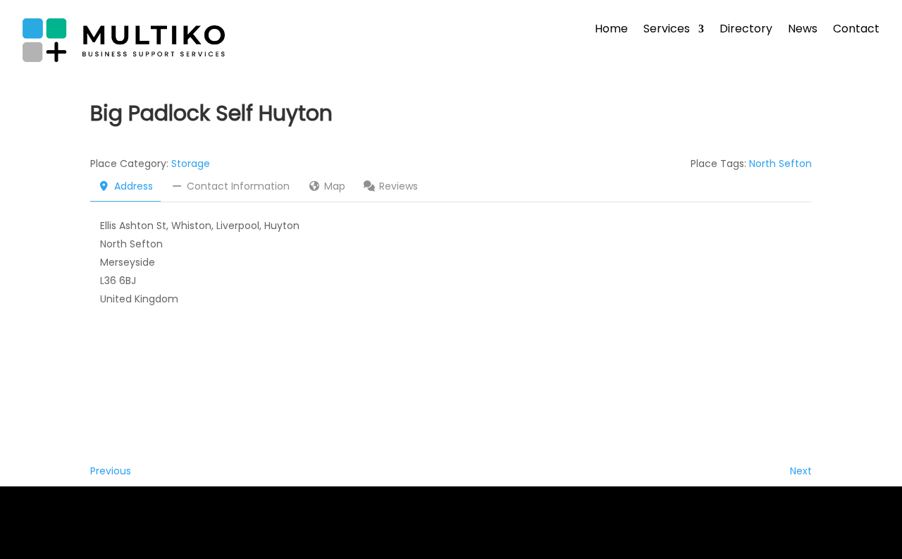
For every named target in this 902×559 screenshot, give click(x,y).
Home (611, 30)
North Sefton (780, 163)
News (802, 30)
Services (666, 30)
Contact (856, 30)
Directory (745, 30)
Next (801, 471)
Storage (190, 163)
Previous (110, 471)
